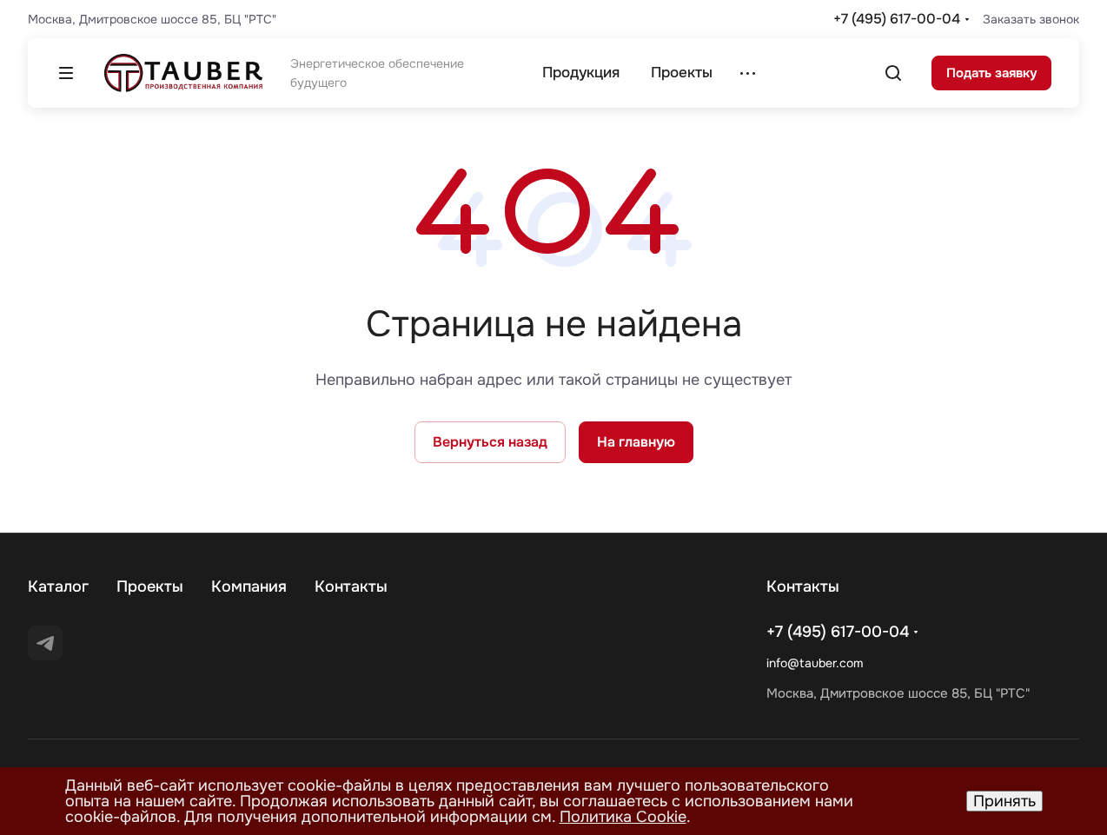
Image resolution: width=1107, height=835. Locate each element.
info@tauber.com (814, 663)
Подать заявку (991, 73)
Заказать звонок (1031, 19)
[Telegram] (45, 643)
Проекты (149, 586)
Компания (249, 586)
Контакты (351, 586)
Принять (1004, 801)
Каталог (58, 586)
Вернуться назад (490, 442)
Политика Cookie (623, 816)
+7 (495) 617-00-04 (896, 19)
